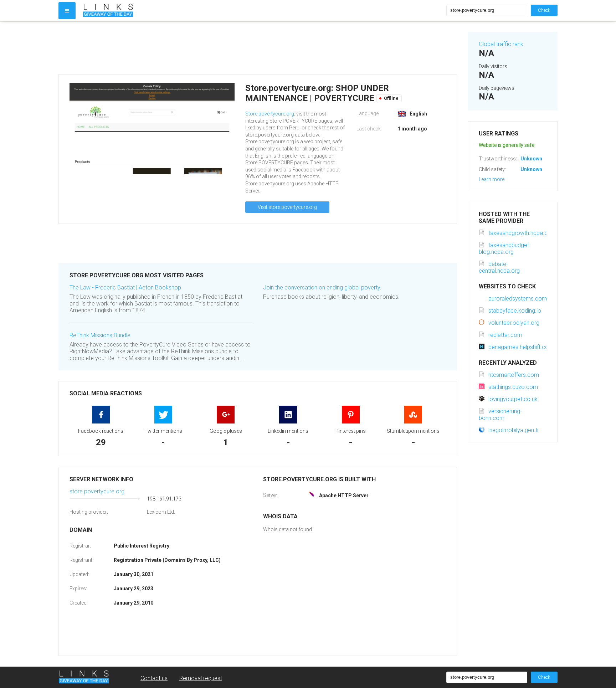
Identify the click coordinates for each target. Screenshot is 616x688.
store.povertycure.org (97, 491)
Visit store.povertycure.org (287, 207)
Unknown (531, 158)
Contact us (154, 678)
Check (544, 10)
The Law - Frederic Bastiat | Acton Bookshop (125, 287)
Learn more (491, 179)
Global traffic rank (501, 44)
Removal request (200, 678)
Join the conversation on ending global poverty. (322, 287)
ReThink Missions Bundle (100, 335)
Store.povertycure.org (269, 114)
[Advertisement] (257, 48)
